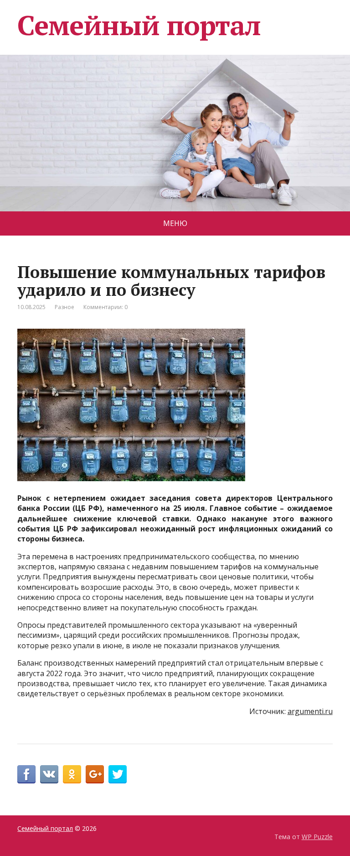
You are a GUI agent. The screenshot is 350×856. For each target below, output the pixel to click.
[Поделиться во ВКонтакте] (49, 774)
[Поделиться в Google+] (95, 774)
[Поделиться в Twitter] (117, 774)
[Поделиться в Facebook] (26, 774)
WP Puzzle (317, 836)
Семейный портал (138, 25)
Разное (64, 307)
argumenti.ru (310, 711)
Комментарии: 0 (105, 307)
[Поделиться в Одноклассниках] (72, 774)
